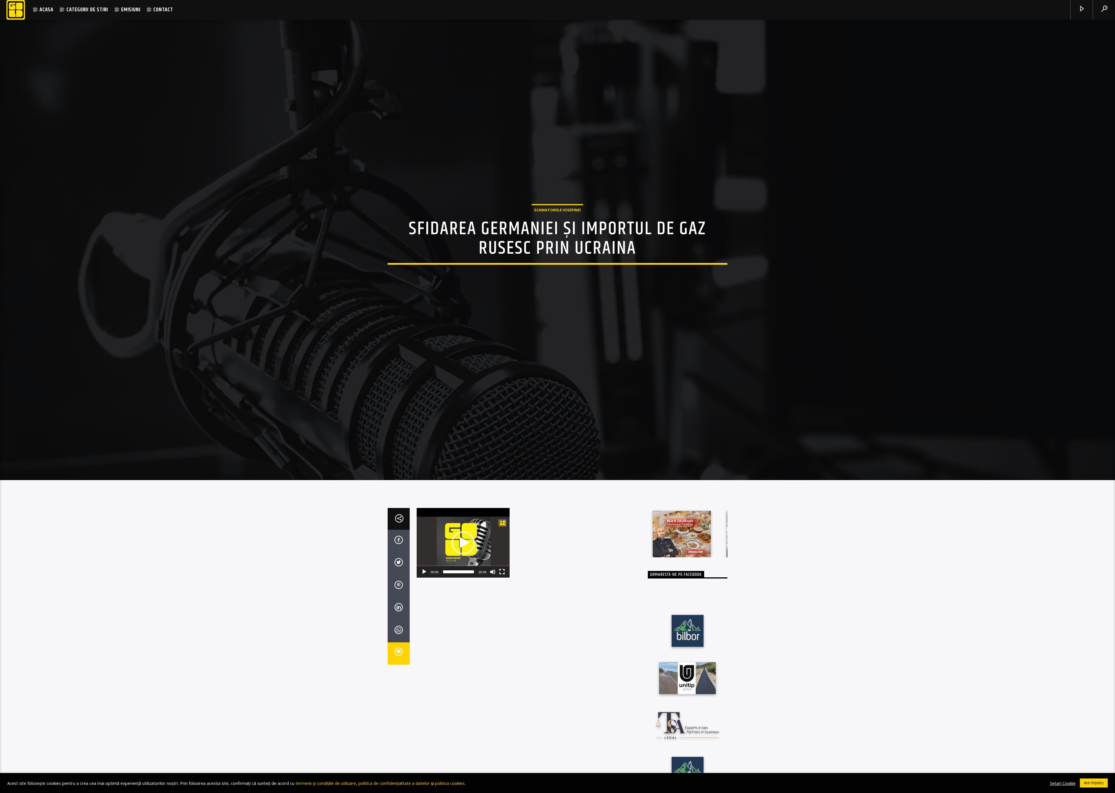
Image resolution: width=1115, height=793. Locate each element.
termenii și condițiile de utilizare (326, 783)
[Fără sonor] (493, 584)
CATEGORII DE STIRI (87, 10)
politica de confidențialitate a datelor (394, 783)
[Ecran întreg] (502, 584)
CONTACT (163, 10)
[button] (463, 555)
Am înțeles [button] (1094, 782)
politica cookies (450, 783)
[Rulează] (424, 584)
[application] (463, 555)
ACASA (46, 10)
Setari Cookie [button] (1063, 783)
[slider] (458, 584)
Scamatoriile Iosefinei (557, 216)
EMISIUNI (130, 10)
